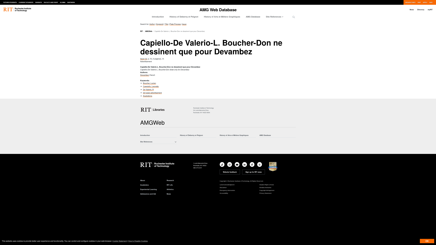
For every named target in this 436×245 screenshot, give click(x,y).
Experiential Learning (148, 189)
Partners (71, 2)
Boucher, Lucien (149, 83)
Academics (144, 185)
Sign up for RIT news (253, 172)
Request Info (410, 2)
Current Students (26, 2)
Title (166, 24)
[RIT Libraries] (152, 110)
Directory (420, 9)
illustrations (147, 96)
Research (170, 180)
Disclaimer (223, 187)
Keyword (159, 24)
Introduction (158, 16)
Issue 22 (143, 58)
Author (152, 24)
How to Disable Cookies (138, 241)
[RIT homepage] (17, 10)
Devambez (144, 75)
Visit (419, 2)
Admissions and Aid (148, 194)
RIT (141, 31)
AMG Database (253, 16)
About (142, 180)
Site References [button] (273, 16)
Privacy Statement (265, 193)
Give (430, 2)
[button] (294, 17)
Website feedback (230, 172)
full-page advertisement (152, 92)
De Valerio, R (148, 89)
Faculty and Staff (51, 2)
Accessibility (224, 193)
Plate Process (175, 24)
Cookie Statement (119, 241)
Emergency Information (227, 190)
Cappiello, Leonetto (151, 86)
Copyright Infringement (266, 190)
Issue (184, 24)
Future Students (10, 2)
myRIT (430, 9)
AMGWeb (148, 31)
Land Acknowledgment (227, 185)
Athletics (170, 189)
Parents (38, 2)
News (412, 9)
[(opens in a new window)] (222, 164)
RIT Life (170, 185)
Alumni (62, 2)
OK (427, 241)
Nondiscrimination (265, 187)
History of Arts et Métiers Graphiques (222, 16)
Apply (425, 2)
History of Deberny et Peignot (184, 16)
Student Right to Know (266, 185)
